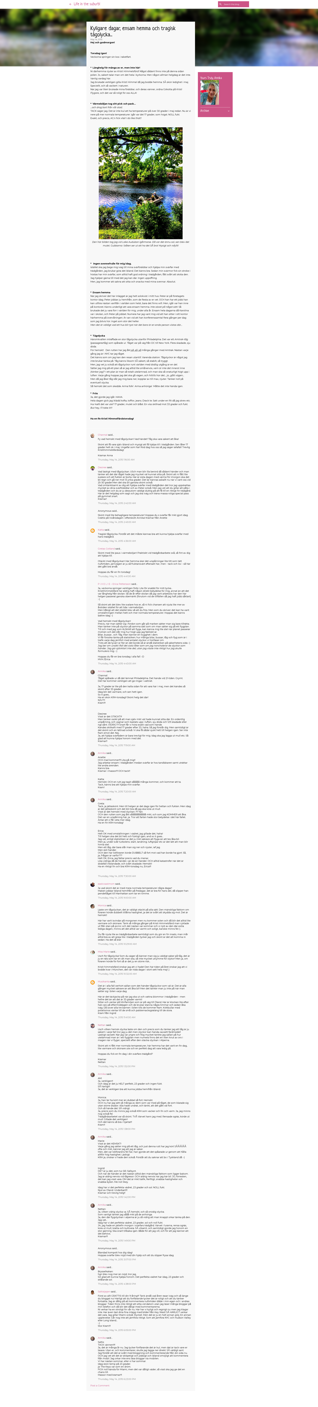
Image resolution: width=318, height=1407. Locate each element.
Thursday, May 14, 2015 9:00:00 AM (117, 897)
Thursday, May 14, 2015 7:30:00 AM (117, 876)
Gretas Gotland (106, 548)
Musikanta (104, 981)
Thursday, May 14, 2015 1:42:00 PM (116, 1197)
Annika (102, 671)
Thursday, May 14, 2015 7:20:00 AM (117, 791)
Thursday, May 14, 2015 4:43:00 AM (117, 663)
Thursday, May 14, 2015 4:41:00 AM (116, 576)
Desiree (102, 467)
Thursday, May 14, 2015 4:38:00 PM (117, 1284)
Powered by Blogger (160, 1398)
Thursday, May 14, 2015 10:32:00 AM (117, 974)
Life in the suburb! (87, 4)
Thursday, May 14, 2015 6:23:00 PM (117, 1379)
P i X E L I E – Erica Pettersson (114, 584)
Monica (102, 905)
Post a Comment (99, 1385)
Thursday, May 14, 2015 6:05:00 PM (117, 1330)
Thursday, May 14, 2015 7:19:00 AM (116, 745)
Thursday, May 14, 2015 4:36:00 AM (117, 541)
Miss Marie (104, 951)
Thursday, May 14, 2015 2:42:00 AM (117, 503)
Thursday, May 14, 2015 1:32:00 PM (116, 1066)
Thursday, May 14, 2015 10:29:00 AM (117, 944)
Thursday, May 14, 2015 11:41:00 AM (116, 1017)
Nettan (102, 1025)
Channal (102, 434)
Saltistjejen (104, 1291)
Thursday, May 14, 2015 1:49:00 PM (116, 1240)
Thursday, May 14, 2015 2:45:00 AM (117, 522)
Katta (101, 529)
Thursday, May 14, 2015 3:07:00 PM (117, 1259)
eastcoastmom (106, 884)
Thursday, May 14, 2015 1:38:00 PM (116, 1129)
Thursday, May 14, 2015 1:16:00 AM (116, 459)
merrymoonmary (166, 1403)
